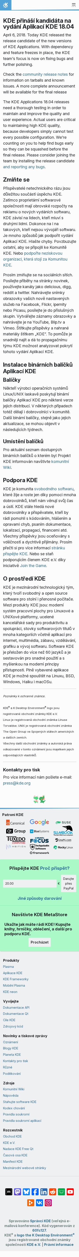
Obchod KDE (12, 1136)
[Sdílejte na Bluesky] (26, 1189)
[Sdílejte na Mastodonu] (17, 1189)
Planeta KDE (12, 1054)
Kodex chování (14, 1108)
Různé (7, 1067)
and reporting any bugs (24, 167)
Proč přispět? (55, 868)
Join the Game (33, 565)
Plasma (8, 966)
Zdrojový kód (13, 1026)
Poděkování (12, 1073)
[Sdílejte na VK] (39, 1200)
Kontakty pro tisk (15, 1061)
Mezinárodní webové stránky (24, 1168)
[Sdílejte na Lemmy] (61, 1189)
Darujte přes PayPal (68, 883)
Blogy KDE (10, 1048)
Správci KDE (40, 1221)
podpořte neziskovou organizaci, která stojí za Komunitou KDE (35, 259)
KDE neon (10, 992)
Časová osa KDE (15, 1155)
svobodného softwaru (54, 489)
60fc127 (39, 1230)
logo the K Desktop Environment (46, 1235)
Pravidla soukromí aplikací (22, 1120)
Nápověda (10, 1095)
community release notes (45, 74)
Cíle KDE (9, 1020)
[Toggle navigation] (73, 5)
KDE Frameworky (16, 979)
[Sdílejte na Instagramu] (48, 1200)
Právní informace (59, 1245)
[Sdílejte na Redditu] (52, 1189)
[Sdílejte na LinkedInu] (43, 1189)
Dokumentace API (16, 1007)
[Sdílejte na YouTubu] (70, 1189)
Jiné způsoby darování (40, 898)
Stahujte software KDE (19, 1102)
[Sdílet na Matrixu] (8, 1189)
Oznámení (10, 1042)
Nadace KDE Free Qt (18, 1149)
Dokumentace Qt (15, 1013)
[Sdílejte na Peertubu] (30, 1200)
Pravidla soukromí (16, 1114)
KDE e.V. (9, 1143)
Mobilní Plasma (14, 985)
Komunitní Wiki (13, 1089)
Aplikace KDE (12, 973)
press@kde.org (17, 783)
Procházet (39, 942)
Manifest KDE (13, 1161)
